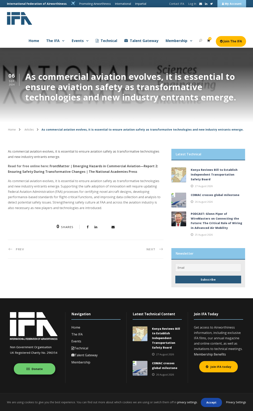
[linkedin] (206, 4)
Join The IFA (232, 41)
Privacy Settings (236, 402)
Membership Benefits (210, 354)
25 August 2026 (204, 234)
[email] (200, 4)
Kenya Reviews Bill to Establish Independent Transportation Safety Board (214, 174)
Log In (192, 4)
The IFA (52, 40)
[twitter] (211, 4)
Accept (211, 402)
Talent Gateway (144, 40)
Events (78, 40)
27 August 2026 (204, 186)
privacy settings (187, 402)
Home (33, 40)
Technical (109, 40)
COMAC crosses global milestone (215, 195)
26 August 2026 (204, 202)
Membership (176, 40)
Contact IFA (176, 4)
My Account (233, 4)
